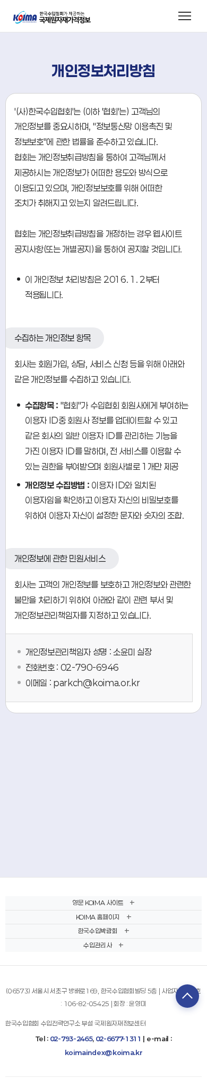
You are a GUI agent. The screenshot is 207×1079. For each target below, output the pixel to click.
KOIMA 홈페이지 (98, 917)
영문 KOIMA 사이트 (97, 902)
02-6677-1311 (119, 1038)
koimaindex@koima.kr (104, 1052)
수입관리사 (97, 945)
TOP (187, 996)
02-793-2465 (71, 1038)
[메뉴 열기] (184, 16)
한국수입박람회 (98, 930)
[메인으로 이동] (52, 15)
